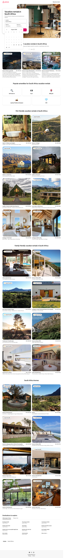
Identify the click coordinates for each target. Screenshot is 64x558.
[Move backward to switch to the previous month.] (6, 29)
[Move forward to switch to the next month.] (21, 29)
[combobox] (16, 21)
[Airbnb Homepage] (5, 2)
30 (6, 47)
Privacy (29, 555)
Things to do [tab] (15, 518)
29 (21, 44)
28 (18, 44)
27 (16, 44)
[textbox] (10, 26)
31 (9, 47)
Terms (33, 555)
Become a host (56, 2)
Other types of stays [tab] (6, 518)
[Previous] (29, 49)
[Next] (34, 49)
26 (13, 44)
